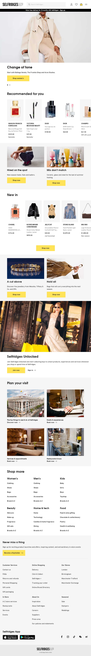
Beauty (11, 508)
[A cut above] (25, 268)
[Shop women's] (45, 37)
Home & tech (41, 508)
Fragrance (11, 522)
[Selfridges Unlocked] (45, 326)
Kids (62, 478)
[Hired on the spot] (25, 157)
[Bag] (81, 4)
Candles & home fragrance (44, 522)
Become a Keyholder (12, 553)
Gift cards (6, 587)
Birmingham (66, 574)
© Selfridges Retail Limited (45, 652)
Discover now (12, 422)
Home (36, 513)
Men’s (37, 478)
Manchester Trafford (70, 578)
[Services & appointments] (25, 442)
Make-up (10, 517)
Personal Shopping (10, 583)
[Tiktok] (74, 638)
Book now (50, 422)
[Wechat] (80, 638)
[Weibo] (86, 638)
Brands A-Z (38, 501)
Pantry (62, 522)
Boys (62, 492)
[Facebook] (61, 638)
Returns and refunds (11, 578)
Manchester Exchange (70, 583)
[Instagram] (68, 638)
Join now (16, 370)
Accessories (12, 496)
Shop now (16, 180)
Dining (36, 526)
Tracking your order (40, 583)
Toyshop (63, 496)
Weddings (65, 610)
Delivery (35, 570)
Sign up (62, 10)
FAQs (5, 574)
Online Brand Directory (41, 587)
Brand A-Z (11, 501)
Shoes (9, 488)
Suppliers (36, 615)
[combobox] (48, 4)
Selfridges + (36, 578)
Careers (35, 610)
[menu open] (86, 4)
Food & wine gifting (67, 513)
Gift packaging (8, 592)
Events (5, 615)
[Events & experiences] (65, 403)
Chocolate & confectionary (70, 517)
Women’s (12, 478)
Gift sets (10, 526)
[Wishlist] (76, 4)
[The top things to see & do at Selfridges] (25, 403)
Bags (9, 492)
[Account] (71, 4)
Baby (62, 483)
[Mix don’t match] (65, 157)
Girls (62, 488)
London (64, 570)
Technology (38, 517)
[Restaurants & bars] (65, 442)
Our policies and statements (43, 624)
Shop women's (18, 78)
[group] (45, 119)
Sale (63, 601)
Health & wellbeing (67, 526)
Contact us (7, 570)
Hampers (65, 606)
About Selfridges (38, 606)
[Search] (29, 4)
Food (63, 508)
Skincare (10, 513)
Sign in (30, 370)
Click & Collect (37, 574)
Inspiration (36, 601)
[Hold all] (65, 268)
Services (6, 610)
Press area (36, 619)
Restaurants (7, 606)
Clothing (10, 483)
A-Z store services (10, 601)
